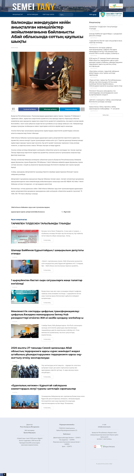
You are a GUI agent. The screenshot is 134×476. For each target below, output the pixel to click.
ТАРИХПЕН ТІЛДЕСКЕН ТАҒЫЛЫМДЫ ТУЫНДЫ (41, 223)
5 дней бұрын (94, 103)
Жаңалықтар (18, 14)
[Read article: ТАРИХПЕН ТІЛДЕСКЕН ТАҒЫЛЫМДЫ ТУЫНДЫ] (25, 237)
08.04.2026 (14, 47)
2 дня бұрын (93, 37)
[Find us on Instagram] (81, 14)
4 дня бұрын (93, 77)
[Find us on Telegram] (84, 14)
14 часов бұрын (94, 30)
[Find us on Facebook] (78, 14)
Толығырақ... (48, 240)
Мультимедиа (32, 14)
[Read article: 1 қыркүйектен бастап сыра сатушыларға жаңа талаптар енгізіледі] (25, 297)
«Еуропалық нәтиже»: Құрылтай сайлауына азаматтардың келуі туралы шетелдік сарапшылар (104, 73)
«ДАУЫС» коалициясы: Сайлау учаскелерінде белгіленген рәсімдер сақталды (105, 101)
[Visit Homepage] (33, 6)
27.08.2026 (14, 257)
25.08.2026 (14, 392)
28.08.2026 (14, 227)
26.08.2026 (14, 287)
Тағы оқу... (106, 115)
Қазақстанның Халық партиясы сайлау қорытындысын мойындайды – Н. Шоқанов (104, 108)
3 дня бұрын (93, 44)
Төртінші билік (48, 14)
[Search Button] (71, 14)
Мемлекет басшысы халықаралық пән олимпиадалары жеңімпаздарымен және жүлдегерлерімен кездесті (103, 93)
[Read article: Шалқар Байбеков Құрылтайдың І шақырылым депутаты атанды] (25, 267)
